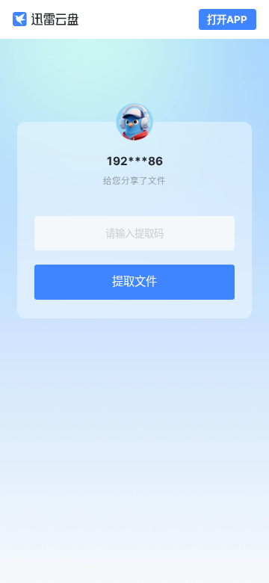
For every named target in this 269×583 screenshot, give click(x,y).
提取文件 (134, 281)
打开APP (227, 19)
